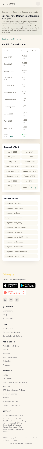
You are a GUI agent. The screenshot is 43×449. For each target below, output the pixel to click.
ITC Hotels (7, 378)
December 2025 (10, 100)
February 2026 (9, 107)
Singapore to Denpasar (15, 242)
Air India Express (10, 357)
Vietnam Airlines (10, 394)
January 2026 (12, 176)
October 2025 (9, 85)
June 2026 (6, 135)
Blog (5, 314)
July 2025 (12, 162)
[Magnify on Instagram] (11, 299)
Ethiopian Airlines (10, 401)
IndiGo (5, 350)
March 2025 (12, 152)
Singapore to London (14, 218)
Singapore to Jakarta (14, 232)
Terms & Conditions (11, 332)
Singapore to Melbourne (15, 256)
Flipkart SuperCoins (11, 405)
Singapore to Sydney (14, 223)
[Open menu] (38, 4)
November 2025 (10, 92)
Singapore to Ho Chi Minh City (17, 237)
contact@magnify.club (13, 415)
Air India (6, 353)
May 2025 (8, 57)
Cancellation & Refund (12, 336)
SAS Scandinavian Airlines (14, 390)
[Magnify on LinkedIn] (17, 299)
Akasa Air (7, 365)
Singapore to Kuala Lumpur (16, 227)
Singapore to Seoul (13, 213)
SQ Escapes (8, 318)
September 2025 (12, 166)
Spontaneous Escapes (10, 12)
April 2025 (29, 152)
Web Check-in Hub (11, 346)
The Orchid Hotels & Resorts (15, 382)
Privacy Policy (9, 328)
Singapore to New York (14, 247)
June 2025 (8, 64)
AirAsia (6, 397)
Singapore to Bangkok (14, 208)
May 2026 (8, 128)
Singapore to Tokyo (13, 203)
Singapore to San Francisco (16, 252)
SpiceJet (7, 361)
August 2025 (9, 71)
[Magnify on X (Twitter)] (5, 299)
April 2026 (8, 121)
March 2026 (8, 114)
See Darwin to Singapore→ (12, 39)
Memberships (9, 311)
